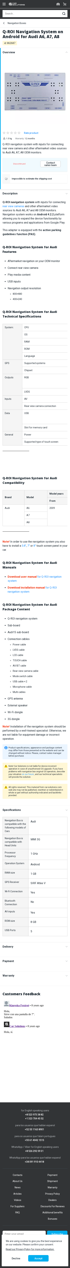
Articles (17, 1193)
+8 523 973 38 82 (34, 1114)
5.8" (24, 545)
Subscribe (57, 1234)
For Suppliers (17, 1206)
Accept (38, 1258)
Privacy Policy (52, 1193)
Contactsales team (50, 164)
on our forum (28, 774)
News (18, 1187)
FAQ (17, 1212)
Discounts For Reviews (53, 1206)
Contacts (17, 1175)
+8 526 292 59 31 (34, 1151)
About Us (17, 1181)
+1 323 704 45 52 (34, 1118)
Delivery (8, 946)
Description (10, 193)
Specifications (12, 810)
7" (28, 545)
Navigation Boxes (17, 23)
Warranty (8, 975)
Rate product (31, 133)
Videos (17, 1200)
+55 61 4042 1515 (34, 1140)
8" (34, 545)
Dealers (52, 1200)
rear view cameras (13, 206)
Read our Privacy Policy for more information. (30, 1249)
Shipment (52, 1181)
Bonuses (52, 1218)
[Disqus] (35, 1042)
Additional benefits (52, 1212)
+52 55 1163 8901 (34, 1129)
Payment (8, 961)
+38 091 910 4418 (34, 1162)
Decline (16, 1258)
